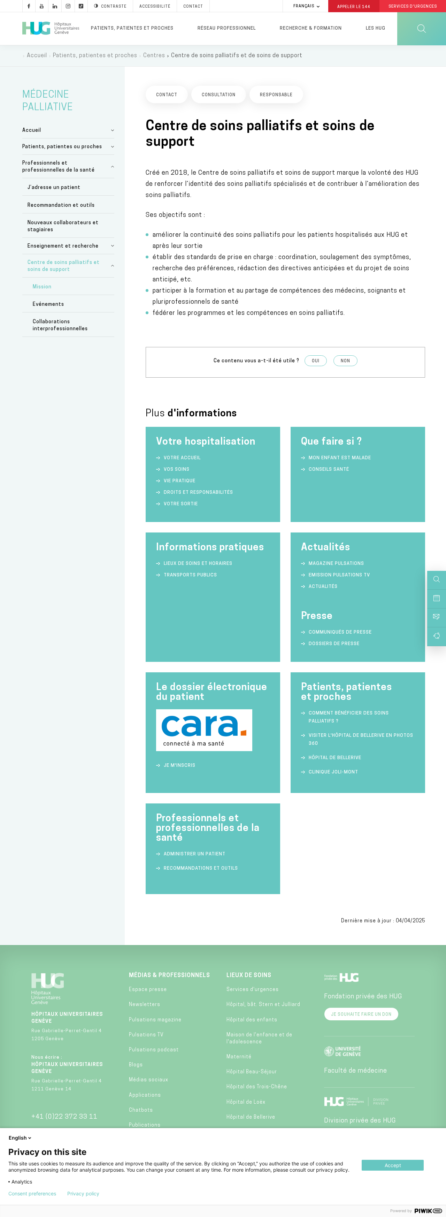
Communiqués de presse (340, 632)
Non (345, 361)
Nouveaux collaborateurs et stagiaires (63, 226)
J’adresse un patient (54, 187)
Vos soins (177, 469)
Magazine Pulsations (336, 563)
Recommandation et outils (61, 205)
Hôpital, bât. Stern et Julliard (263, 1004)
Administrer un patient (194, 854)
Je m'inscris (179, 765)
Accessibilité (154, 7)
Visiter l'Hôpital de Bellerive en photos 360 (361, 739)
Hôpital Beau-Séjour (251, 1072)
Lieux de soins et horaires (198, 563)
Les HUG (375, 28)
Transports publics (190, 575)
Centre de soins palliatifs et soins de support (64, 266)
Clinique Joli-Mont (333, 772)
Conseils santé (329, 469)
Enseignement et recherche (63, 246)
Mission (42, 287)
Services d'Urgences (413, 7)
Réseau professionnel (227, 28)
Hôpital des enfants (251, 1020)
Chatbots (141, 1110)
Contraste (113, 7)
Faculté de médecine (355, 1071)
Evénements (48, 304)
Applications (145, 1095)
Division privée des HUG (360, 1121)
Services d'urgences (252, 989)
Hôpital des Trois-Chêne (256, 1087)
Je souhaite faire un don (361, 1015)
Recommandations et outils (201, 868)
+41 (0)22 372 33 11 (64, 1117)
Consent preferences (32, 1193)
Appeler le (353, 6)
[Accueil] (50, 28)
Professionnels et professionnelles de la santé (58, 167)
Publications (145, 1125)
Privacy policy (83, 1193)
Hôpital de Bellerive (335, 758)
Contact (193, 7)
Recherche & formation (311, 28)
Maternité (239, 1057)
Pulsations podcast (154, 1050)
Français (303, 6)
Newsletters (144, 1004)
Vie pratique (179, 481)
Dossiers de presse (334, 644)
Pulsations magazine (155, 1020)
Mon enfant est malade (340, 458)
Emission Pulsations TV (340, 575)
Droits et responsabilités (198, 492)
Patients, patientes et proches (132, 28)
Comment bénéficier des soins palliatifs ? (349, 717)
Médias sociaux (148, 1080)
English (18, 1138)
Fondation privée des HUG (363, 997)
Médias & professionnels (169, 975)
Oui (316, 361)
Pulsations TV (146, 1035)
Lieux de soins (248, 975)
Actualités (323, 586)
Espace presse (148, 989)
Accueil (37, 56)
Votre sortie (181, 504)
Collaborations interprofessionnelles (60, 325)
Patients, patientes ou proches (62, 147)
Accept (393, 1165)
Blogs (136, 1065)
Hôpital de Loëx (246, 1102)
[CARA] (204, 750)
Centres (154, 56)
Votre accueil (182, 458)
